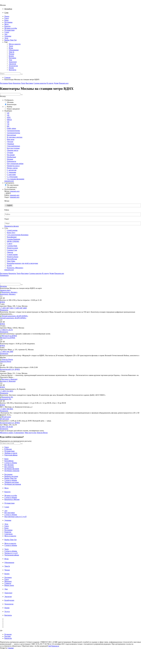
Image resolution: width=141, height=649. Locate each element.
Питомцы (12, 58)
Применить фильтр (11, 226)
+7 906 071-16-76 (6, 330)
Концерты (17, 83)
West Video (11, 261)
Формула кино (12, 248)
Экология (12, 64)
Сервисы (7, 583)
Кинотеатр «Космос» (8, 294)
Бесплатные (11, 135)
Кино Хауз (11, 232)
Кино (6, 20)
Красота (7, 26)
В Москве (8, 449)
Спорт (6, 32)
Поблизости (11, 161)
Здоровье (7, 36)
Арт (5, 34)
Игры (11, 48)
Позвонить (4, 310)
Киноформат (12, 237)
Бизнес (11, 56)
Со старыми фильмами (15, 179)
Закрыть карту (5, 290)
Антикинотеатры (13, 133)
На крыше (11, 155)
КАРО (9, 265)
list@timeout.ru (53, 646)
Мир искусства (30, 433)
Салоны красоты (40, 83)
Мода (6, 24)
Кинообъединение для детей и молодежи (22, 263)
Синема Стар (12, 250)
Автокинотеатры (13, 131)
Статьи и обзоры (10, 463)
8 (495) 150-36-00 (6, 427)
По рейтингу (12, 187)
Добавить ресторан (11, 482)
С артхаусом (11, 170)
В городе (50, 83)
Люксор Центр (5, 361)
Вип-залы (10, 139)
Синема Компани (13, 239)
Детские (10, 142)
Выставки (29, 83)
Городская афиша (10, 455)
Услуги (7, 611)
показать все (9, 181)
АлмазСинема (12, 254)
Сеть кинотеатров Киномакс (18, 235)
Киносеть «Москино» (15, 268)
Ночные (10, 159)
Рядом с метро (12, 168)
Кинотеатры (11, 104)
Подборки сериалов (11, 471)
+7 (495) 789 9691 (6, 409)
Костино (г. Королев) (8, 381)
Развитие (7, 532)
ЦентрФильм (12, 259)
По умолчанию (13, 185)
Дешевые (10, 144)
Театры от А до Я (11, 553)
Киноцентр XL (5, 399)
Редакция (7, 634)
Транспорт (13, 62)
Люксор (10, 252)
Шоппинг (8, 581)
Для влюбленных (13, 146)
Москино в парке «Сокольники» (12, 433)
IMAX (9, 120)
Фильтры (3, 286)
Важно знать (9, 585)
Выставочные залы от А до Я (15, 516)
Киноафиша (8, 461)
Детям (56, 83)
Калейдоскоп (9, 600)
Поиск (6, 16)
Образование (14, 50)
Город (6, 18)
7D (8, 124)
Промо (11, 68)
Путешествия (9, 30)
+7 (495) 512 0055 (6, 391)
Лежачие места (12, 150)
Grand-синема (12, 230)
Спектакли (8, 534)
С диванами (11, 172)
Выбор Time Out (10, 40)
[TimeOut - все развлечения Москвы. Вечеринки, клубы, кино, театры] (5, 3)
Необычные (11, 157)
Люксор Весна (42, 433)
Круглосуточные (13, 148)
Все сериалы (9, 467)
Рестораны (8, 22)
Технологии (13, 66)
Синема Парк (12, 246)
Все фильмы (9, 465)
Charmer (11, 648)
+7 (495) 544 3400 (6, 351)
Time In (11, 52)
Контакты (12, 70)
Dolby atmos (11, 128)
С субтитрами (12, 177)
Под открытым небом (15, 163)
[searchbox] (14, 205)
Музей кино (4, 419)
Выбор (9, 107)
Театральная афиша (11, 555)
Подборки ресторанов (12, 484)
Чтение (11, 54)
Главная (7, 77)
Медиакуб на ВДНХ (7, 338)
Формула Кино (12, 257)
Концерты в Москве (11, 499)
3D (8, 115)
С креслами (11, 174)
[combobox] (72, 205)
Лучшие (10, 152)
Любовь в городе (10, 453)
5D (8, 122)
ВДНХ (2, 302)
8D (8, 126)
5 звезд (9, 243)
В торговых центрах (14, 137)
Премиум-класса (13, 166)
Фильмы (10, 102)
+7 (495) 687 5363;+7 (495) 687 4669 (13, 308)
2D (8, 113)
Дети (6, 38)
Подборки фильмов (11, 469)
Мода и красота (14, 44)
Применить (4, 275)
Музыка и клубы (10, 28)
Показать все (64, 83)
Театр (11, 46)
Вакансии (8, 638)
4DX (9, 117)
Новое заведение (13, 109)
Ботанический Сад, (7, 369)
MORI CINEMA (13, 241)
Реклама (7, 636)
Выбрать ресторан (11, 476)
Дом (10, 60)
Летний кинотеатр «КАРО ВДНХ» (13, 318)
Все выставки (9, 513)
